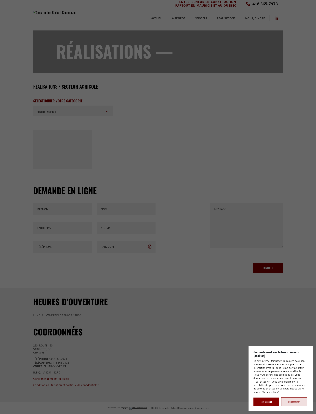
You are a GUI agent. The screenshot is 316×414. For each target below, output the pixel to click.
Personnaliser (294, 401)
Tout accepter (266, 401)
